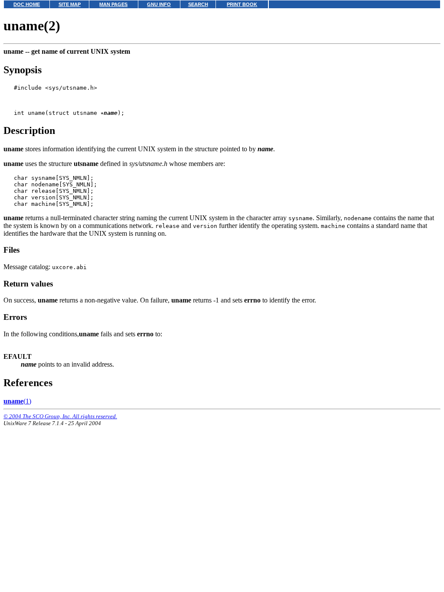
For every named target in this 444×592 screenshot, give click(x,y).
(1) (17, 401)
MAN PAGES (113, 4)
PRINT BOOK (242, 4)
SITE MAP (70, 4)
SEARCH (198, 4)
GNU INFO (159, 4)
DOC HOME (26, 4)
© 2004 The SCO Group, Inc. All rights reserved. (60, 416)
